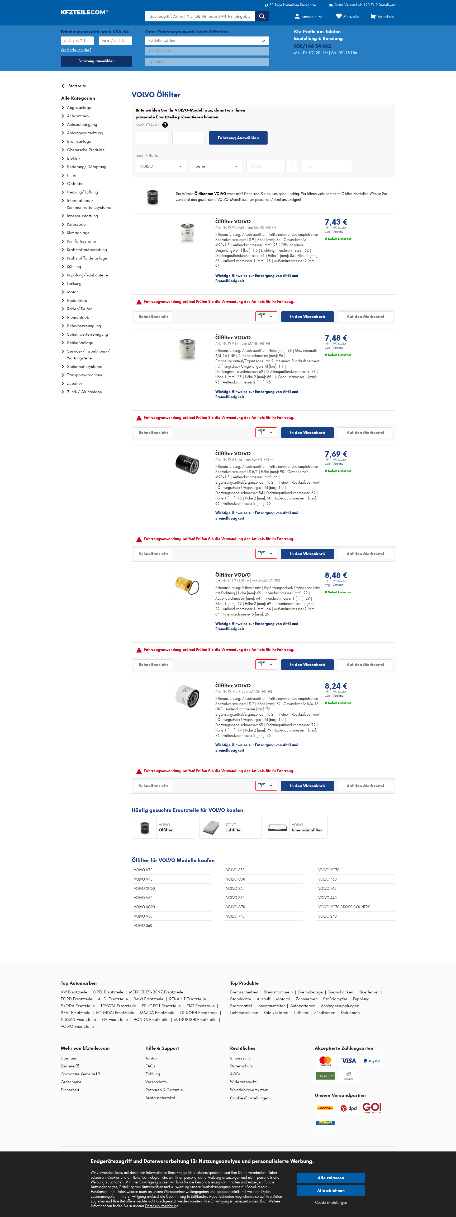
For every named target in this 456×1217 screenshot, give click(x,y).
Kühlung (74, 266)
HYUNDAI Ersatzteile (115, 1012)
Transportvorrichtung (85, 374)
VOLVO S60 (143, 925)
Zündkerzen (324, 1012)
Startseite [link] (77, 86)
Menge (261, 314)
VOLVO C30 (235, 879)
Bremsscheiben (244, 992)
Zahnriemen (306, 999)
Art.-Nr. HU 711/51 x (247, 581)
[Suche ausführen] (262, 16)
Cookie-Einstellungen (249, 1097)
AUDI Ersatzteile (113, 999)
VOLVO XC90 (144, 907)
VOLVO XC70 (328, 870)
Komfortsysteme (81, 241)
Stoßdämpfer (335, 999)
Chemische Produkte (86, 149)
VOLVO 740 (235, 916)
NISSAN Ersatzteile (78, 1019)
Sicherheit (70, 1090)
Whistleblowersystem (249, 1090)
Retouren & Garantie (164, 1090)
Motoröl (283, 999)
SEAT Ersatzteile (76, 1012)
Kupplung (361, 999)
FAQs (150, 1066)
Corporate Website (78, 1074)
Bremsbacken (340, 992)
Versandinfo (156, 1082)
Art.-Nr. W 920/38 (245, 227)
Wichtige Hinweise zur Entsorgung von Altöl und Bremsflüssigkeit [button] (256, 278)
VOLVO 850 (235, 870)
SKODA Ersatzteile (78, 1005)
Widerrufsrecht (243, 1082)
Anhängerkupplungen (340, 1005)
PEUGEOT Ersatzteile (161, 1005)
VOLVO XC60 (144, 888)
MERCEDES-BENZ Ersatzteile (156, 992)
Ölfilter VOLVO (233, 221)
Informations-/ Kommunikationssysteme (89, 204)
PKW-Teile (140, 84)
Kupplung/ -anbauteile (87, 274)
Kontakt (152, 1058)
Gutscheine (71, 1082)
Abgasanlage (79, 107)
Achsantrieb (78, 115)
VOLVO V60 (143, 916)
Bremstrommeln (278, 992)
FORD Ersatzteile (76, 999)
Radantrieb (77, 300)
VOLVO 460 (327, 879)
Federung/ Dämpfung (86, 166)
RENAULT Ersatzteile (187, 999)
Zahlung (152, 1074)
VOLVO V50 (143, 898)
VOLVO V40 (143, 879)
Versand (338, 231)
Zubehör (74, 383)
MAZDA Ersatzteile (157, 1012)
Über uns (69, 1058)
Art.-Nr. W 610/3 (244, 459)
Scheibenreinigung (84, 325)
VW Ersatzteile (74, 992)
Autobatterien (302, 1005)
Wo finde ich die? (76, 49)
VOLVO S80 (235, 898)
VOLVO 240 (327, 916)
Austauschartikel (160, 1097)
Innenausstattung (82, 215)
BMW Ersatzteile (149, 999)
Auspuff (263, 999)
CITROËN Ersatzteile (199, 1012)
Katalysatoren (276, 1012)
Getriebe (75, 183)
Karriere (68, 1066)
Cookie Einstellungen (331, 1202)
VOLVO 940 (327, 888)
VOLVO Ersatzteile (190, 84)
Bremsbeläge (310, 992)
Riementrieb (78, 317)
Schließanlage (80, 342)
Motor (72, 291)
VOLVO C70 (235, 907)
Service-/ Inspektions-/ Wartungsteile (88, 354)
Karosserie (76, 224)
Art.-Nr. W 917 (242, 343)
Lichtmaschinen (244, 1012)
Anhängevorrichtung (85, 132)
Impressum (240, 1058)
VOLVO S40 (235, 888)
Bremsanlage (79, 141)
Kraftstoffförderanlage (87, 258)
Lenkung (74, 283)
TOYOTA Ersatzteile (118, 1005)
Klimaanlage (78, 232)
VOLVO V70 (143, 870)
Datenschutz (241, 1066)
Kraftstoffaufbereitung (87, 249)
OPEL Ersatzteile (108, 992)
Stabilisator (240, 999)
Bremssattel (241, 1005)
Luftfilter (301, 1012)
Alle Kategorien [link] (78, 98)
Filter (72, 175)
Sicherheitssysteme (84, 366)
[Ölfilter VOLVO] (187, 232)
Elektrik (73, 158)
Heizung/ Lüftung (82, 192)
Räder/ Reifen (79, 308)
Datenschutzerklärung (162, 1206)
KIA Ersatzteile (115, 1019)
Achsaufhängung (82, 124)
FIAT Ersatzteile (201, 1005)
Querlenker (369, 992)
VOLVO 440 (327, 898)
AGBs (235, 1074)
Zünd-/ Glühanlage (84, 391)
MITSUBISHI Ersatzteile (195, 1019)
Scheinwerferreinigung (87, 334)
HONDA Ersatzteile (151, 1019)
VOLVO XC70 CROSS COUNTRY (344, 907)
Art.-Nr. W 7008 (243, 692)
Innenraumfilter (271, 1005)
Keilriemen (350, 1012)
